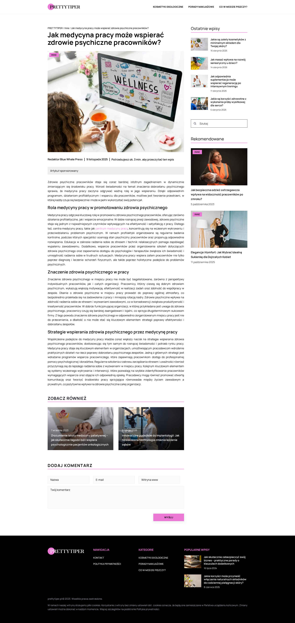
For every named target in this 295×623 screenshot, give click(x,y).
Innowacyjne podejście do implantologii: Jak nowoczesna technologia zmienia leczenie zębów (150, 440)
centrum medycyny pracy (111, 228)
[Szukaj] (195, 123)
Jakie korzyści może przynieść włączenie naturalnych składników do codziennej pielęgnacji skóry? (225, 579)
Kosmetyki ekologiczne (168, 6)
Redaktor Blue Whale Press (65, 159)
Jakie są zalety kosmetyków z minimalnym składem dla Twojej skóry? (228, 43)
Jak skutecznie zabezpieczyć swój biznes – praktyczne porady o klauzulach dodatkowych (224, 560)
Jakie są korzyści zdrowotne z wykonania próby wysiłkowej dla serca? (228, 102)
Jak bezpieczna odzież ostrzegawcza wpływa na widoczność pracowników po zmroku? (217, 194)
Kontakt (98, 557)
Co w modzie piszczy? (233, 6)
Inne (54, 54)
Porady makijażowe (201, 6)
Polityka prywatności (107, 563)
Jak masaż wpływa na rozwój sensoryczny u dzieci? (227, 61)
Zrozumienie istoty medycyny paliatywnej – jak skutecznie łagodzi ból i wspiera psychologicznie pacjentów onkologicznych (80, 440)
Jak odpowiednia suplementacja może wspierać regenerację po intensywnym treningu (225, 81)
